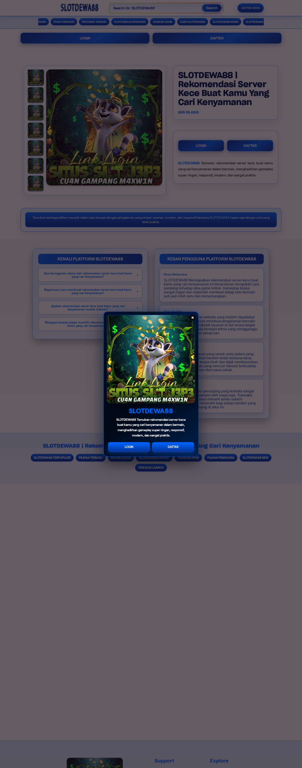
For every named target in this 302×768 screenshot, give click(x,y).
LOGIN (129, 447)
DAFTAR (173, 447)
